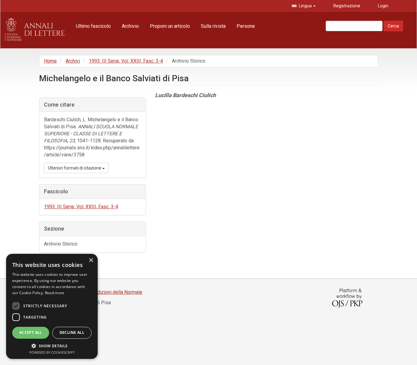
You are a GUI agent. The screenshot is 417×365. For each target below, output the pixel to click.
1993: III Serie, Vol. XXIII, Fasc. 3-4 (126, 61)
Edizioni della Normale (118, 292)
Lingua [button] (305, 5)
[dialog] (52, 306)
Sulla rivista (213, 26)
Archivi (73, 61)
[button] (52, 346)
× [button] (91, 260)
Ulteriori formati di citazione (75, 168)
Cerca (393, 26)
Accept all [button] (30, 332)
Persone (246, 26)
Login (382, 5)
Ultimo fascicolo (93, 26)
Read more (54, 292)
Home (50, 61)
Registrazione (346, 5)
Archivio (130, 26)
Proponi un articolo (170, 26)
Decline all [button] (72, 332)
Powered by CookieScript (52, 352)
